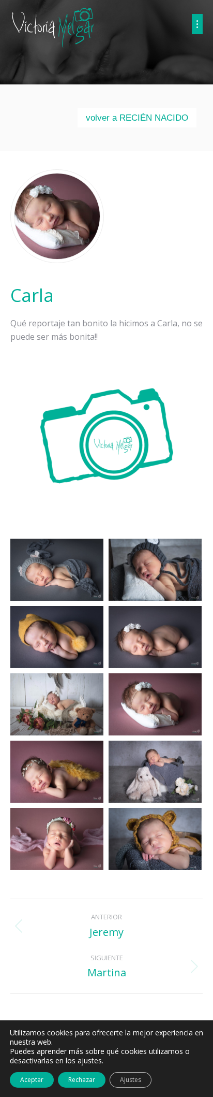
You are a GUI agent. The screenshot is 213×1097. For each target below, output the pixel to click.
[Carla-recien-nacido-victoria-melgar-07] (56, 772)
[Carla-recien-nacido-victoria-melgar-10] (155, 839)
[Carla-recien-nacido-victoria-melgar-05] (56, 704)
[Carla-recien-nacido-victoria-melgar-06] (155, 704)
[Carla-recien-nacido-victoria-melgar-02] (155, 570)
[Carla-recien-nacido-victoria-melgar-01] (56, 570)
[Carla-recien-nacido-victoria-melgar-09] (56, 839)
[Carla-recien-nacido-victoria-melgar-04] (155, 637)
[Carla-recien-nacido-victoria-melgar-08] (155, 772)
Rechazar (81, 1079)
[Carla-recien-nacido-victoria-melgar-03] (56, 637)
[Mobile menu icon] (197, 24)
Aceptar (31, 1079)
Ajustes (130, 1079)
